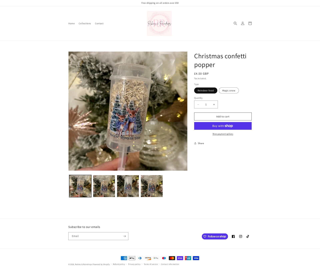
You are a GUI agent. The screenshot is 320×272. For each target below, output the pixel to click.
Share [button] (201, 143)
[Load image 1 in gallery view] (80, 186)
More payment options (223, 134)
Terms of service (151, 264)
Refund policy (119, 264)
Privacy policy (134, 264)
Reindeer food (206, 90)
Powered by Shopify (101, 264)
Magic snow (228, 90)
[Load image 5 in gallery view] (152, 186)
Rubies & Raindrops (83, 264)
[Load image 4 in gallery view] (128, 186)
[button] (235, 23)
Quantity (198, 98)
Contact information (170, 264)
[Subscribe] (124, 236)
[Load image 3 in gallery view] (104, 186)
